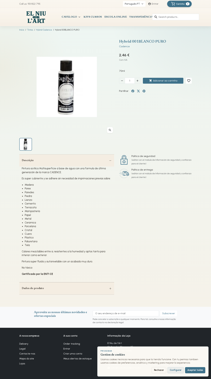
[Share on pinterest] (143, 91)
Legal (22, 348)
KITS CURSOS (93, 17)
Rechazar (159, 370)
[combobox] (175, 17)
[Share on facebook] (132, 91)
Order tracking (71, 343)
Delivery (23, 343)
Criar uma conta (72, 353)
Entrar (66, 348)
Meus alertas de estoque (77, 358)
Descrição (28, 160)
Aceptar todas (195, 370)
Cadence (124, 46)
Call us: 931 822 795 (29, 3)
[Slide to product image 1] (25, 144)
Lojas (22, 363)
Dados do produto (33, 288)
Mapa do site (26, 358)
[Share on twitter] (138, 91)
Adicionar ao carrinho (163, 80)
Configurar (175, 370)
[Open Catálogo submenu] (79, 17)
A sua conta (70, 335)
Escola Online (115, 17)
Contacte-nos (27, 353)
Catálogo (69, 17)
